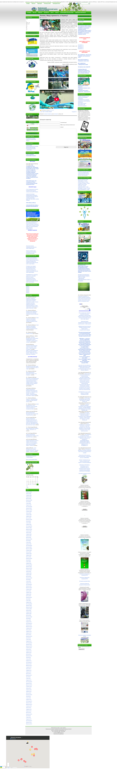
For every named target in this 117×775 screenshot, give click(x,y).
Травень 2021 (28, 594)
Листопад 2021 (29, 584)
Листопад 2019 (29, 623)
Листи (52, 12)
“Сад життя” (74, 111)
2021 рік (27, 287)
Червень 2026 (28, 495)
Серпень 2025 (29, 511)
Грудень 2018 (28, 641)
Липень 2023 (28, 552)
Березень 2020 (29, 616)
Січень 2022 (28, 581)
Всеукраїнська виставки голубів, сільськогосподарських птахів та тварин (32, 367)
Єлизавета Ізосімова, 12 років (84, 183)
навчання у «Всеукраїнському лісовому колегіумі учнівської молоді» (31, 400)
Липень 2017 (28, 668)
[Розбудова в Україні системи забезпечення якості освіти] (84, 310)
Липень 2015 (28, 707)
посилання (56, 113)
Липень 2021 (28, 590)
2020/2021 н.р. (81, 46)
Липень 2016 (28, 688)
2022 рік (27, 288)
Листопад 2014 (29, 720)
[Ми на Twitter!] (76, 4)
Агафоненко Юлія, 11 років (83, 186)
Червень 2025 (28, 514)
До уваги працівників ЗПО (84, 245)
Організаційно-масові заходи (66, 12)
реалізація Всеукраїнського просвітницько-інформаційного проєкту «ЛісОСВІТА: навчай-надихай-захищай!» (32, 340)
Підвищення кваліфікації (80, 12)
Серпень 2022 (29, 569)
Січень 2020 (28, 620)
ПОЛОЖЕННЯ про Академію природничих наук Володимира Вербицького (84, 101)
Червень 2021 (28, 592)
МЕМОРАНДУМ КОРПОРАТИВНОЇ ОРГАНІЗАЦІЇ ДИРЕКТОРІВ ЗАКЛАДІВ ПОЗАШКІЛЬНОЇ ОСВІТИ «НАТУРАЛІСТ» (32, 148)
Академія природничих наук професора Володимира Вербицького (83, 97)
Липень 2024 (28, 532)
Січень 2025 (28, 522)
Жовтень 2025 (29, 508)
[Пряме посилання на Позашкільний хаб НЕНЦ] (32, 130)
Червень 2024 (28, 534)
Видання (40, 12)
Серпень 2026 (29, 492)
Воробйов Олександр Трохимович (84, 171)
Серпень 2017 (29, 667)
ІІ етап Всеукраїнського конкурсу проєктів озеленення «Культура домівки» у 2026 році (32, 449)
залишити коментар (48, 113)
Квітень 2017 (28, 673)
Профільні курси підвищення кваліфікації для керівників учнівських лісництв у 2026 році (32, 313)
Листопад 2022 (29, 564)
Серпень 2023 (29, 550)
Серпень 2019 (29, 628)
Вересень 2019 (29, 626)
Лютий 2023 (28, 560)
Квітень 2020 (28, 615)
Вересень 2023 (29, 548)
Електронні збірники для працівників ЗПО (84, 578)
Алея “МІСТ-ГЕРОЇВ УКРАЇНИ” (46, 111)
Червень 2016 (28, 689)
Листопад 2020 (29, 603)
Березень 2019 (29, 636)
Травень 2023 (28, 555)
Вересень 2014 (29, 723)
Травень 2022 (28, 574)
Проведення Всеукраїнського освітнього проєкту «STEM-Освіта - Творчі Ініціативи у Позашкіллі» (31, 347)
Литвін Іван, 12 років (82, 185)
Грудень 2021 (28, 582)
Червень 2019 (28, 631)
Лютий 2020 (28, 618)
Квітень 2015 (28, 712)
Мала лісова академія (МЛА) (31, 459)
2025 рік (27, 292)
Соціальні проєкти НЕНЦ (85, 134)
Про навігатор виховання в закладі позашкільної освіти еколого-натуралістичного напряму (84, 450)
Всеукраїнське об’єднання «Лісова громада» (31, 456)
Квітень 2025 (28, 517)
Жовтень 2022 (29, 566)
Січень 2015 (28, 717)
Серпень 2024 (29, 530)
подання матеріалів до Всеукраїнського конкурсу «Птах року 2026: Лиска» (32, 435)
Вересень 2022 (29, 568)
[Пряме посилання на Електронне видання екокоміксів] (85, 642)
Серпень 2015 (29, 706)
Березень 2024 (29, 539)
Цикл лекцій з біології (82, 103)
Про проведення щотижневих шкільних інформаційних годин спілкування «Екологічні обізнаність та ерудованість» (84, 437)
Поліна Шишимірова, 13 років (83, 189)
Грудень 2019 (28, 621)
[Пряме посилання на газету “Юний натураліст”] (85, 633)
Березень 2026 (29, 500)
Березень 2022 (29, 577)
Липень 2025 (28, 513)
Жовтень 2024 (29, 527)
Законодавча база (56, 3)
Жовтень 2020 (29, 605)
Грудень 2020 (28, 602)
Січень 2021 (28, 600)
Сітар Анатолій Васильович (83, 172)
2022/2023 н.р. (81, 48)
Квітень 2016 (28, 693)
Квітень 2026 (28, 498)
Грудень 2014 (28, 719)
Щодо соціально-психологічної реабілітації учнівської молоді (85, 375)
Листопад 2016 (29, 681)
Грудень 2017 (28, 660)
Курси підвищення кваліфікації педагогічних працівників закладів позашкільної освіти (32, 319)
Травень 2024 (28, 535)
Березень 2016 (29, 694)
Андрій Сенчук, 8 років (82, 184)
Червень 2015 (28, 709)
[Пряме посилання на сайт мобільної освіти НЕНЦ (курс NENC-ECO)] (84, 131)
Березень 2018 (29, 655)
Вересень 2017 (29, 665)
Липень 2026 (28, 493)
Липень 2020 (28, 610)
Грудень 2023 (28, 543)
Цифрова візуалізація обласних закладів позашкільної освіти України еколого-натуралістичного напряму (85, 328)
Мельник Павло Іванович (83, 175)
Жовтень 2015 (29, 702)
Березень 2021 (29, 597)
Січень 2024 (28, 542)
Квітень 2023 (28, 556)
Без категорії (52, 110)
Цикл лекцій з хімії (81, 104)
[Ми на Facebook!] (73, 4)
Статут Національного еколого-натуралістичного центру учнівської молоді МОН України (32, 190)
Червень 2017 (28, 670)
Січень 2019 (28, 639)
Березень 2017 (29, 675)
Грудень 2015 (28, 699)
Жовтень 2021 (29, 586)
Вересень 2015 (29, 704)
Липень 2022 (28, 571)
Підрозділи (39, 3)
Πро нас (34, 12)
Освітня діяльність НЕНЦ (85, 16)
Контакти (33, 3)
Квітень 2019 (28, 634)
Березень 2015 (29, 714)
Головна (28, 3)
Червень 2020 (28, 612)
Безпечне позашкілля (82, 105)
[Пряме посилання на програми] (84, 499)
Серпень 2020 (29, 608)
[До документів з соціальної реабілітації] (84, 219)
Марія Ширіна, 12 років (82, 180)
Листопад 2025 (29, 506)
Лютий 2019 (28, 637)
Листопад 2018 (29, 642)
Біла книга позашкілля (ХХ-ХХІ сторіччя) (84, 474)
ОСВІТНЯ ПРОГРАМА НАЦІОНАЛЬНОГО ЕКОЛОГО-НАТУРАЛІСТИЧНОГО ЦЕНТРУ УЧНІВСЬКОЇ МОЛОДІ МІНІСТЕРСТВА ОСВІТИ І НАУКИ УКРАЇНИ (32, 197)
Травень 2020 (28, 613)
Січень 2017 (28, 678)
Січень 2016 (28, 697)
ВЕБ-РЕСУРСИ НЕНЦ (32, 32)
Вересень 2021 (29, 587)
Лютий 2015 (28, 715)
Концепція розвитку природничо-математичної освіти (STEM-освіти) (31, 247)
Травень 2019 (28, 633)
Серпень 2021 (29, 589)
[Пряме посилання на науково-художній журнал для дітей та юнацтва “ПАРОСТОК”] (85, 617)
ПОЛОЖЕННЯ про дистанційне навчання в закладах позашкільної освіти (85, 393)
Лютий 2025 (28, 521)
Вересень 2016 (29, 684)
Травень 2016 (28, 691)
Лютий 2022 (28, 579)
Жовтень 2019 (29, 624)
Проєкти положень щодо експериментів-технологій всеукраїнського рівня (31, 252)
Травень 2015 (28, 710)
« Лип (27, 487)
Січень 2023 (28, 561)
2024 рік (27, 291)
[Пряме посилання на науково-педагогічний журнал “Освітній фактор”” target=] (84, 601)
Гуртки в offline (81, 21)
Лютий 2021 (28, 599)
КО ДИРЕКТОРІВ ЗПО (32, 133)
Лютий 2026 (28, 501)
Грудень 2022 (28, 563)
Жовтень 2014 (29, 722)
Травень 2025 (28, 516)
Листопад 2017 (29, 662)
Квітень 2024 (28, 537)
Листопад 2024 (29, 526)
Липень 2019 (28, 629)
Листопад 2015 (29, 701)
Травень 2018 (28, 652)
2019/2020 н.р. (81, 45)
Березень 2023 (29, 558)
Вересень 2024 (29, 529)
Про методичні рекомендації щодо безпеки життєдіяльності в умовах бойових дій (84, 399)
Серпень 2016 (29, 686)
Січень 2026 (28, 503)
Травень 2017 (28, 672)
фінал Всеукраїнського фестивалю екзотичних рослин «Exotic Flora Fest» (32, 414)
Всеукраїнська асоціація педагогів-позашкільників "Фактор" (31, 139)
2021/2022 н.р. (81, 47)
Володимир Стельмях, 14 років (84, 188)
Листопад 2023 (29, 545)
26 (30, 484)
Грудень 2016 (28, 680)
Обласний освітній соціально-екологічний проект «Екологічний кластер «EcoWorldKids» (84, 456)
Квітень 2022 (28, 576)
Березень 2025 (29, 519)
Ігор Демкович (61, 733)
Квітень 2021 (28, 595)
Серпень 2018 (29, 647)
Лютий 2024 (28, 540)
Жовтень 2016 (29, 683)
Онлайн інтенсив (29, 333)
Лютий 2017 (28, 676)
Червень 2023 (28, 553)
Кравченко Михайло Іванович (83, 173)
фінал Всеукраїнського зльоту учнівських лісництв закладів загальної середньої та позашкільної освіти (32, 406)
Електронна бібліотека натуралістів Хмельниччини (84, 584)
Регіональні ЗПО (47, 3)
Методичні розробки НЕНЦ (84, 581)
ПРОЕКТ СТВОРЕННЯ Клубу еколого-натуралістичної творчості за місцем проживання (84, 461)
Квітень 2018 (28, 654)
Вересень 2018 (29, 646)
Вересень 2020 (29, 607)
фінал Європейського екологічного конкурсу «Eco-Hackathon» (31, 373)
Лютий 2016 (28, 696)
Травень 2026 (28, 496)
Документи (46, 12)
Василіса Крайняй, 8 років (83, 179)
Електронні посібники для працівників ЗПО (85, 574)
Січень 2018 (28, 659)
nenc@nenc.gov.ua (59, 732)
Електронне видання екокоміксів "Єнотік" (84, 636)
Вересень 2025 (29, 509)
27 (32, 484)
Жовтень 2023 (29, 547)
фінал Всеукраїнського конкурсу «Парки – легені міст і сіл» (32, 429)
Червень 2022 (28, 573)
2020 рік (27, 286)
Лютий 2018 (28, 657)
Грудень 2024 (28, 524)
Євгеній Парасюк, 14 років (83, 182)
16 (37, 481)
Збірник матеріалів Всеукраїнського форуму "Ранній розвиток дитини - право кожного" (84, 322)
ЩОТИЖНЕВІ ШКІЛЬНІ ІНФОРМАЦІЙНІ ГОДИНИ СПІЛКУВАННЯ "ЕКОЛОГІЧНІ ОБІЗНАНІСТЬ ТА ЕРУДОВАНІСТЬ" (84, 443)
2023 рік (27, 290)
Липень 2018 (28, 649)
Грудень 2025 (28, 504)
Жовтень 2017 (29, 663)
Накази (56, 12)
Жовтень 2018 (29, 644)
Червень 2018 (28, 650)
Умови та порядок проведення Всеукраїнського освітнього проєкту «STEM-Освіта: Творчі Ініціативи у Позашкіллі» (32, 352)
